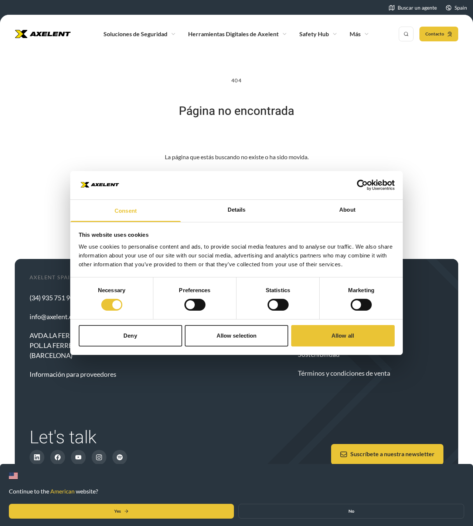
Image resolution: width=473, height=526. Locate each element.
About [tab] (347, 209)
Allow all (342, 335)
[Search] (406, 34)
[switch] (194, 305)
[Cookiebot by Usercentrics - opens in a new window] (362, 185)
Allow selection (237, 335)
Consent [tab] (126, 211)
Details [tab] (237, 209)
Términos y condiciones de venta (344, 373)
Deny (130, 335)
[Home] (43, 34)
